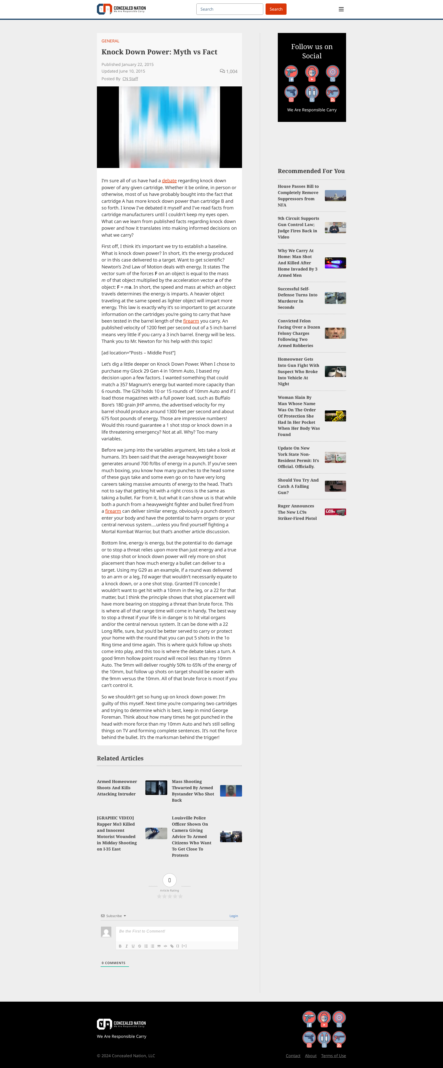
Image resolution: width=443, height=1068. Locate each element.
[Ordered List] (146, 946)
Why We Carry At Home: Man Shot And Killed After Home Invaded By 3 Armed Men (297, 263)
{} (178, 945)
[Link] (172, 946)
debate (169, 180)
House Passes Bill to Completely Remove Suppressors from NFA (298, 195)
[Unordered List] (152, 946)
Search (276, 9)
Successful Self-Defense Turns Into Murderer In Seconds (297, 298)
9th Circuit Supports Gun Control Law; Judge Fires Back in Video (298, 227)
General (110, 41)
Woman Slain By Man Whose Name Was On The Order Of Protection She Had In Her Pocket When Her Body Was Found (299, 415)
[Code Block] (165, 946)
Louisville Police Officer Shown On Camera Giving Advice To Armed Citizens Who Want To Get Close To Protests (191, 836)
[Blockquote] (159, 946)
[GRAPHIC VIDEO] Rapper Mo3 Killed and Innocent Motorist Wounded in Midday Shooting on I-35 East (117, 833)
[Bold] (120, 946)
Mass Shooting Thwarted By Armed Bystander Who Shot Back (193, 791)
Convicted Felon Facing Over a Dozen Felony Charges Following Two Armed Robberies (299, 333)
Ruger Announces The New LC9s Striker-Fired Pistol (297, 512)
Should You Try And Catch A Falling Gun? (298, 486)
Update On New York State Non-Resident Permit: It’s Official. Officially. (298, 457)
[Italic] (126, 946)
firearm (191, 321)
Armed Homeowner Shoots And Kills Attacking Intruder (117, 788)
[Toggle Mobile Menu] (341, 9)
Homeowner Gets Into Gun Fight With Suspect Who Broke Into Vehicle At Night (298, 371)
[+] (184, 945)
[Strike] (139, 946)
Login (233, 916)
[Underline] (133, 946)
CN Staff (130, 78)
